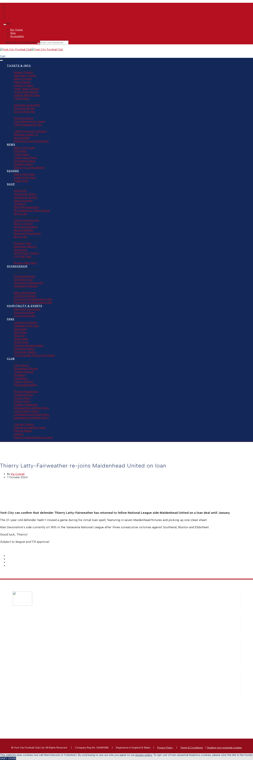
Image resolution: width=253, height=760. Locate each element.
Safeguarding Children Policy (31, 408)
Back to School (23, 223)
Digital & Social (23, 279)
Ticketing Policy (24, 394)
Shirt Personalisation (26, 207)
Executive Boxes (24, 108)
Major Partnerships (25, 292)
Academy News (23, 164)
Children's (20, 204)
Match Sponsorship (67, 647)
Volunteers (20, 329)
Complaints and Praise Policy (31, 414)
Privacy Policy (22, 398)
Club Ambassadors (25, 385)
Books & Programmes (27, 233)
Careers (18, 434)
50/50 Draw (21, 342)
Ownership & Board (26, 368)
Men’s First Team (24, 147)
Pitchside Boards (24, 276)
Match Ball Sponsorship (69, 650)
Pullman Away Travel (67, 629)
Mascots (19, 335)
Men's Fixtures (23, 78)
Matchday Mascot (25, 246)
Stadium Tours (22, 243)
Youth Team (21, 180)
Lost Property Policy (26, 411)
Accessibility (22, 137)
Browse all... (21, 213)
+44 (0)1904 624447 (72, 702)
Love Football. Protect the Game (34, 355)
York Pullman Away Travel (29, 121)
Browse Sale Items (25, 263)
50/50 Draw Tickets (26, 253)
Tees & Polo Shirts (25, 194)
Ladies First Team (25, 177)
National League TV (26, 134)
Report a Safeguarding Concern (33, 437)
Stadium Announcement (28, 345)
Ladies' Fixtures (23, 85)
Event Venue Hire (24, 111)
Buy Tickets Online (66, 621)
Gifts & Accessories (26, 220)
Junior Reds (21, 338)
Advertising (62, 656)
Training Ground (23, 371)
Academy (19, 375)
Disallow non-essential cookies (224, 747)
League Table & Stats (27, 95)
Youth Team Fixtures (26, 88)
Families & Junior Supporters (31, 141)
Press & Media (23, 430)
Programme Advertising (28, 282)
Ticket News (21, 98)
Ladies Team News (25, 157)
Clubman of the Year (26, 325)
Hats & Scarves (23, 200)
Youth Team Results (26, 92)
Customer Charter (25, 352)
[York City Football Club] (15, 49)
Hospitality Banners (26, 286)
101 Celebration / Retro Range (32, 210)
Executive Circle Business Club (33, 299)
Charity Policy (22, 401)
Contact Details (24, 424)
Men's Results (22, 82)
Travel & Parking (23, 118)
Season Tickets (23, 72)
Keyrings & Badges (25, 226)
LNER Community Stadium (30, 131)
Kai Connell (17, 474)
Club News (20, 151)
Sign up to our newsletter (29, 167)
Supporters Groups (25, 322)
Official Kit (20, 190)
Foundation (21, 378)
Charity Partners (24, 381)
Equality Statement (26, 404)
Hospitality (20, 249)
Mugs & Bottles (23, 230)
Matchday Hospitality (27, 105)
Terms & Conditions (191, 747)
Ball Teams (20, 332)
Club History (21, 365)
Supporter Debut (24, 348)
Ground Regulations (26, 391)
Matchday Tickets (25, 75)
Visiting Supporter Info (28, 124)
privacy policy (143, 755)
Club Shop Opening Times (30, 427)
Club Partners (63, 667)
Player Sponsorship (67, 653)
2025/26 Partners (25, 296)
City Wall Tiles (22, 256)
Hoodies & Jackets (26, 197)
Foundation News (24, 161)
